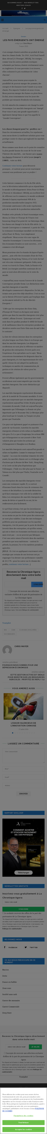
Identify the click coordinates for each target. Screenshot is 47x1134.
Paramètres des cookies (23, 1116)
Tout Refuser (23, 1122)
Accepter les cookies (23, 1129)
